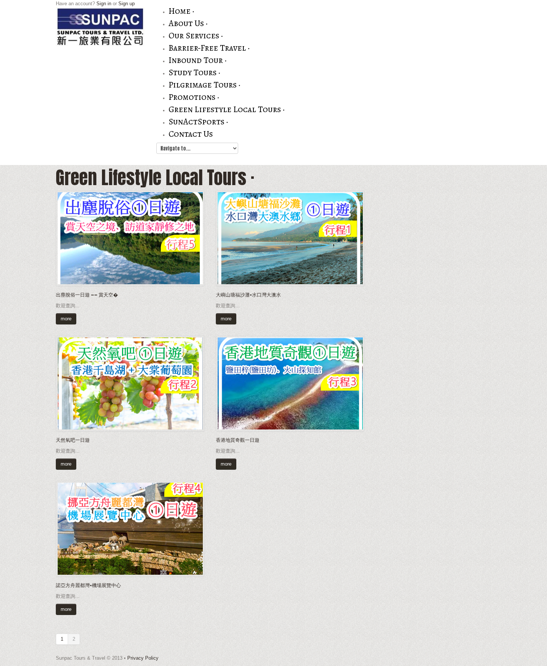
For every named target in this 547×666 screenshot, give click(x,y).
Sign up (126, 3)
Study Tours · (194, 72)
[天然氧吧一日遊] (130, 383)
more (66, 318)
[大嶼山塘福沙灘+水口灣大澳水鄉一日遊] (290, 238)
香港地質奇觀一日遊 (237, 439)
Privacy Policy (143, 658)
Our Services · (196, 35)
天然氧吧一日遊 (73, 439)
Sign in (103, 3)
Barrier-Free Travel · (209, 48)
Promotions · (194, 97)
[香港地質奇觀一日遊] (290, 383)
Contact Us (191, 134)
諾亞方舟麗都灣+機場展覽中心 (88, 585)
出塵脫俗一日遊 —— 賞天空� (87, 294)
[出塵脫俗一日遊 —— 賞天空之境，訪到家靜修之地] (130, 238)
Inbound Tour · (198, 60)
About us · (188, 23)
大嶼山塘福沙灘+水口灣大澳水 (248, 294)
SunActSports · (198, 121)
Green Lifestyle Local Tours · (227, 109)
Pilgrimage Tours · (204, 85)
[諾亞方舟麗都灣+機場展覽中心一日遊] (130, 528)
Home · (181, 11)
